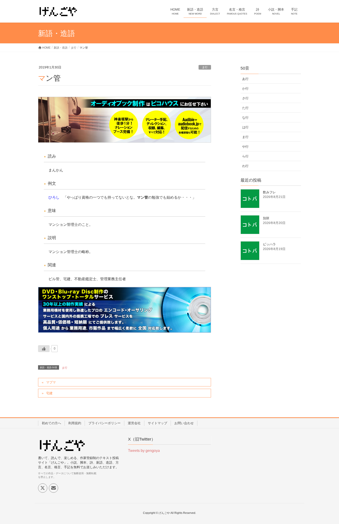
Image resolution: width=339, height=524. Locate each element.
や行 (245, 146)
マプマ (51, 382)
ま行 (205, 67)
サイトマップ (157, 423)
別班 (266, 218)
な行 (245, 117)
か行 (245, 88)
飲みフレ (269, 192)
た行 (245, 108)
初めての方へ (51, 423)
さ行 (245, 98)
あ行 (245, 79)
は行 (245, 127)
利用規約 (74, 423)
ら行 (245, 156)
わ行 (245, 166)
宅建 (49, 393)
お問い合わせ (184, 423)
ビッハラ (269, 244)
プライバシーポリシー (104, 423)
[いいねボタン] (44, 348)
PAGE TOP (327, 504)
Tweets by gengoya (144, 451)
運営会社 (134, 423)
